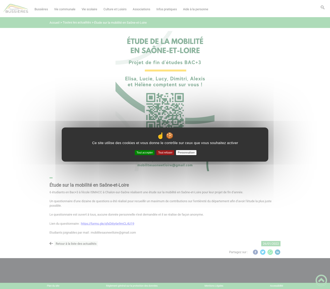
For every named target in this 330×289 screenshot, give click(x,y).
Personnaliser (186, 152)
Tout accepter (144, 152)
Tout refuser (165, 152)
